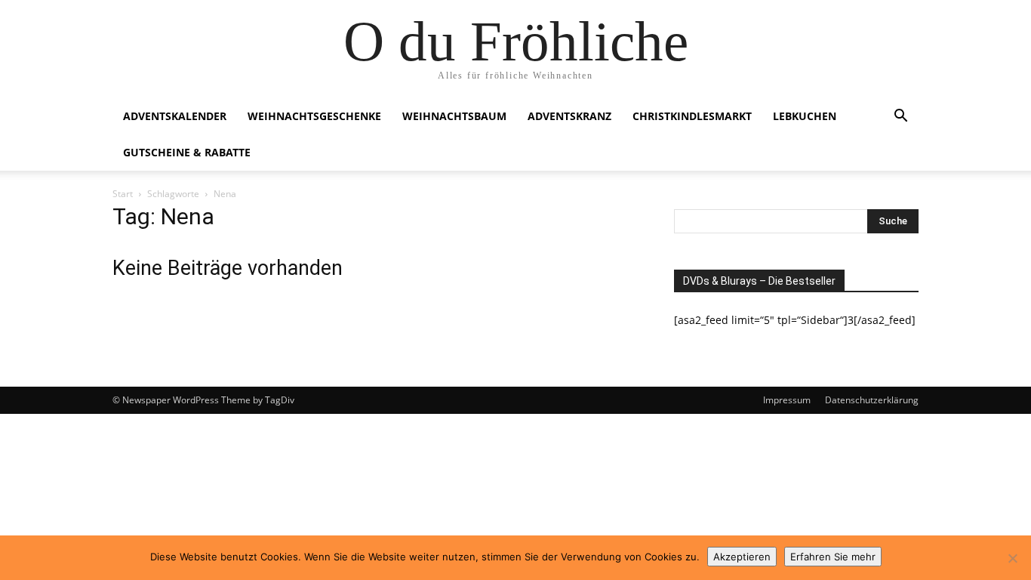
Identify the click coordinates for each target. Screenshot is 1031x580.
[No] (1012, 558)
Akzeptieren (742, 557)
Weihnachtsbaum (454, 116)
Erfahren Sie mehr (833, 557)
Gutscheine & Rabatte (187, 152)
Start (122, 193)
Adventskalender (174, 116)
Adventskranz (569, 116)
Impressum (787, 399)
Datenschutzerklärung (872, 399)
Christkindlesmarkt (692, 116)
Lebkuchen (804, 116)
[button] (900, 117)
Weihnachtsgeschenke (314, 116)
